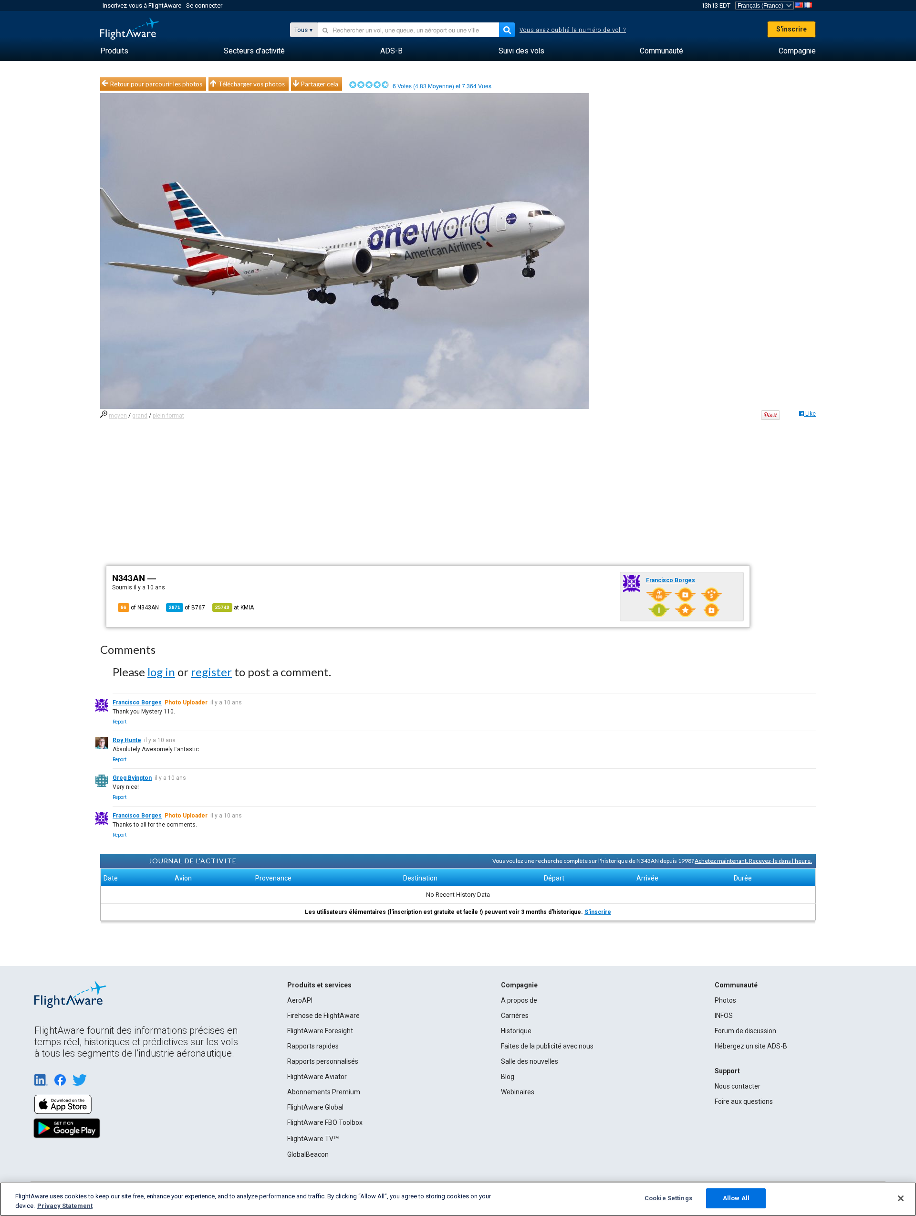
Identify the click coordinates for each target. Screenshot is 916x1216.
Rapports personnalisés (322, 1061)
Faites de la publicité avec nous (547, 1046)
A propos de (519, 1000)
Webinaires (517, 1092)
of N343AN (140, 607)
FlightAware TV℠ (313, 1139)
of (187, 607)
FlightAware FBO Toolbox (325, 1122)
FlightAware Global (315, 1107)
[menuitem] (114, 51)
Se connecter (204, 5)
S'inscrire (791, 29)
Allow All (736, 1198)
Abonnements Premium (323, 1092)
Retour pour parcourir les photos (156, 84)
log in (161, 672)
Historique (516, 1031)
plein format (168, 415)
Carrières (515, 1015)
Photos (725, 1000)
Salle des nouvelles (529, 1061)
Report (119, 722)
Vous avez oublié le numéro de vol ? (573, 30)
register (211, 672)
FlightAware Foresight (320, 1031)
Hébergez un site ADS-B (751, 1046)
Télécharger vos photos (252, 84)
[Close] (900, 1198)
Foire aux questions (744, 1101)
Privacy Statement (65, 1205)
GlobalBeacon (308, 1154)
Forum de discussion (745, 1031)
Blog (507, 1076)
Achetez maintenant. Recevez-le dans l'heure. (753, 860)
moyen (118, 415)
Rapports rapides (313, 1046)
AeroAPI (299, 1000)
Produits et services (319, 985)
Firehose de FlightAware (323, 1015)
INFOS (724, 1015)
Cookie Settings (668, 1198)
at (234, 607)
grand (139, 415)
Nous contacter (737, 1086)
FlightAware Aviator (317, 1076)
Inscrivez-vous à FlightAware (142, 5)
